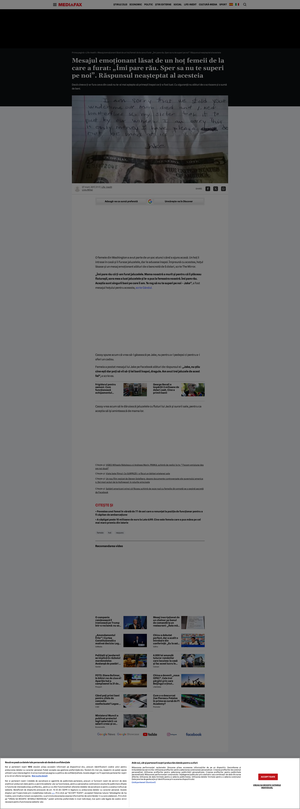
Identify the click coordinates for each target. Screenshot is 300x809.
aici (53, 793)
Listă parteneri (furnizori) (144, 782)
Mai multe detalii (40, 776)
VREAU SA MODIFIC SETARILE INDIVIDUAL (267, 786)
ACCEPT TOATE (268, 777)
